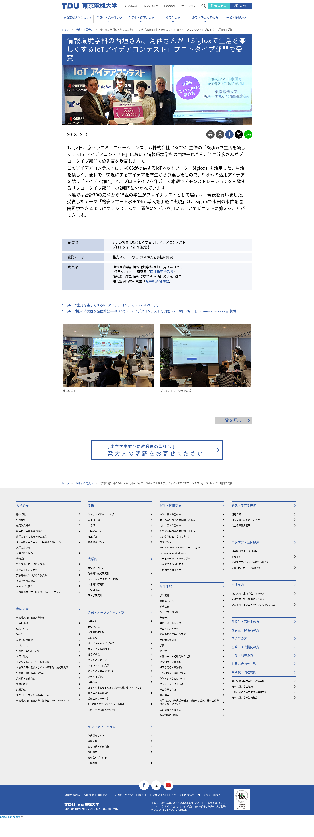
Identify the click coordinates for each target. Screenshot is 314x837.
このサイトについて (182, 795)
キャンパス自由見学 (98, 665)
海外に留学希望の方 (170, 525)
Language (169, 5)
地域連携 (236, 556)
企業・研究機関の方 (205, 17)
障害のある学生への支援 (173, 634)
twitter (239, 134)
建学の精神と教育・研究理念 (31, 536)
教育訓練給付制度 (169, 715)
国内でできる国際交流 (171, 564)
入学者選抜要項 (96, 632)
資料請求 (220, 6)
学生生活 (166, 586)
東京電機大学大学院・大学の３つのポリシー (39, 542)
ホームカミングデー (26, 569)
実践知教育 (94, 763)
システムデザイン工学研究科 (103, 578)
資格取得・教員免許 (98, 746)
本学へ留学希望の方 (170, 514)
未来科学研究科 (96, 584)
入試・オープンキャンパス (106, 612)
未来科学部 (94, 520)
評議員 (19, 634)
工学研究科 (94, 590)
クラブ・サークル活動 (171, 684)
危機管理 (21, 689)
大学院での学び (96, 567)
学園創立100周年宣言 (27, 650)
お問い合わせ (151, 5)
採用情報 (89, 795)
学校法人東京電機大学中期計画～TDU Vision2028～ (43, 700)
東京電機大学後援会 (170, 709)
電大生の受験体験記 (98, 693)
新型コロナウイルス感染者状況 (32, 695)
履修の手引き (167, 601)
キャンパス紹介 (24, 586)
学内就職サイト (96, 735)
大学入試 (92, 621)
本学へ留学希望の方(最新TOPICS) (178, 520)
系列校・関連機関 (25, 678)
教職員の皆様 (72, 795)
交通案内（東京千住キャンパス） (249, 593)
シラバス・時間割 (169, 612)
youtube (168, 785)
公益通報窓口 (160, 795)
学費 (162, 645)
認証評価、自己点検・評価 (30, 564)
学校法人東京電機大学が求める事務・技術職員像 (42, 667)
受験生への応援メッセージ (102, 709)
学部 (91, 505)
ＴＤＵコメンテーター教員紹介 (32, 661)
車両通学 (164, 695)
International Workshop (173, 553)
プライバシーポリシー (210, 795)
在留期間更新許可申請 (171, 569)
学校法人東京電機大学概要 (30, 617)
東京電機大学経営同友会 (244, 697)
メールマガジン (96, 676)
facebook (229, 134)
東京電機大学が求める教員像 (31, 575)
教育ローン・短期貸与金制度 (175, 656)
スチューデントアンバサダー (175, 558)
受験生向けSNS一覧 (98, 698)
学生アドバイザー (169, 628)
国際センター (167, 542)
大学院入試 (94, 626)
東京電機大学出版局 (242, 686)
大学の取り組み (24, 553)
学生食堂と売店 (168, 689)
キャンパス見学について (101, 671)
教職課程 (164, 606)
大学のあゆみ (23, 547)
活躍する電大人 (84, 29)
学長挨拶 (21, 520)
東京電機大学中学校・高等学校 (248, 681)
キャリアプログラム (102, 726)
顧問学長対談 (23, 525)
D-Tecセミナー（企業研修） (246, 567)
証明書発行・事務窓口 (171, 667)
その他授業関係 (168, 639)
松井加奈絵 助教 (157, 281)
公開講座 (92, 752)
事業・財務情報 (24, 639)
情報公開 (21, 558)
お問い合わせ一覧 (244, 663)
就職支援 (92, 741)
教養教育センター (97, 542)
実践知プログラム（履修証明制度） (250, 562)
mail (220, 134)
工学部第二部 (95, 531)
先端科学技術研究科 (98, 573)
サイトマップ (188, 5)
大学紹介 (22, 505)
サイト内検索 (206, 6)
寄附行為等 (22, 684)
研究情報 (236, 514)
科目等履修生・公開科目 (244, 551)
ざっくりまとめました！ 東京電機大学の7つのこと (115, 687)
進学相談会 (94, 654)
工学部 (91, 525)
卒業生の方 (173, 17)
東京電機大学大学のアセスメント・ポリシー (39, 591)
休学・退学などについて (173, 678)
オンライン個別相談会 (100, 649)
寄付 (243, 6)
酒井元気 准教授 (162, 271)
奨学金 (163, 650)
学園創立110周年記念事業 (30, 672)
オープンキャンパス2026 (101, 643)
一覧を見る (231, 420)
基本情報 (21, 514)
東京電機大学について (77, 17)
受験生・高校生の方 (109, 17)
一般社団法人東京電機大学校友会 (249, 692)
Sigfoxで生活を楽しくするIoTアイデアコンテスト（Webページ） (112, 305)
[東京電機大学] (90, 5)
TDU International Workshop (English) (180, 547)
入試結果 (92, 637)
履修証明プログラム (98, 757)
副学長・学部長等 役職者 (29, 531)
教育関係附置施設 (25, 580)
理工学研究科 (95, 595)
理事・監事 (22, 628)
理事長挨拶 (22, 623)
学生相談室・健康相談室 (173, 672)
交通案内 (132, 5)
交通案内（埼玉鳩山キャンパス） (249, 599)
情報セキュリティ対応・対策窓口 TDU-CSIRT (123, 795)
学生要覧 (164, 595)
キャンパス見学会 (97, 660)
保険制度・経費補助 (170, 661)
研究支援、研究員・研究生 (246, 520)
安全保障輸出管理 (241, 525)
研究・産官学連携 (244, 505)
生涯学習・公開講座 (245, 542)
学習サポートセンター (171, 623)
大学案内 (92, 682)
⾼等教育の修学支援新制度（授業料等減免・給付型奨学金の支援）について (189, 702)
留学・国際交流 (170, 505)
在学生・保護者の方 (141, 17)
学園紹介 (22, 608)
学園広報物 (22, 656)
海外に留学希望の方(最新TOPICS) (178, 531)
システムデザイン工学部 (101, 514)
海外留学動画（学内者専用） (175, 536)
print (210, 134)
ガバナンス (22, 645)
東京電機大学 (81, 804)
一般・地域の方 (236, 17)
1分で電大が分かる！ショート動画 (106, 704)
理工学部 (92, 536)
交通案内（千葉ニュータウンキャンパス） (254, 604)
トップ (65, 29)
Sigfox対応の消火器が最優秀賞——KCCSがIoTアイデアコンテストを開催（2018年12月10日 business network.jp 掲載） (152, 311)
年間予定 (164, 617)
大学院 (92, 559)
